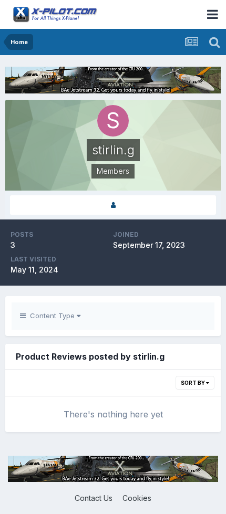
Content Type (51, 315)
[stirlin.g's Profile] (113, 205)
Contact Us (93, 498)
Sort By (193, 383)
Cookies (136, 498)
